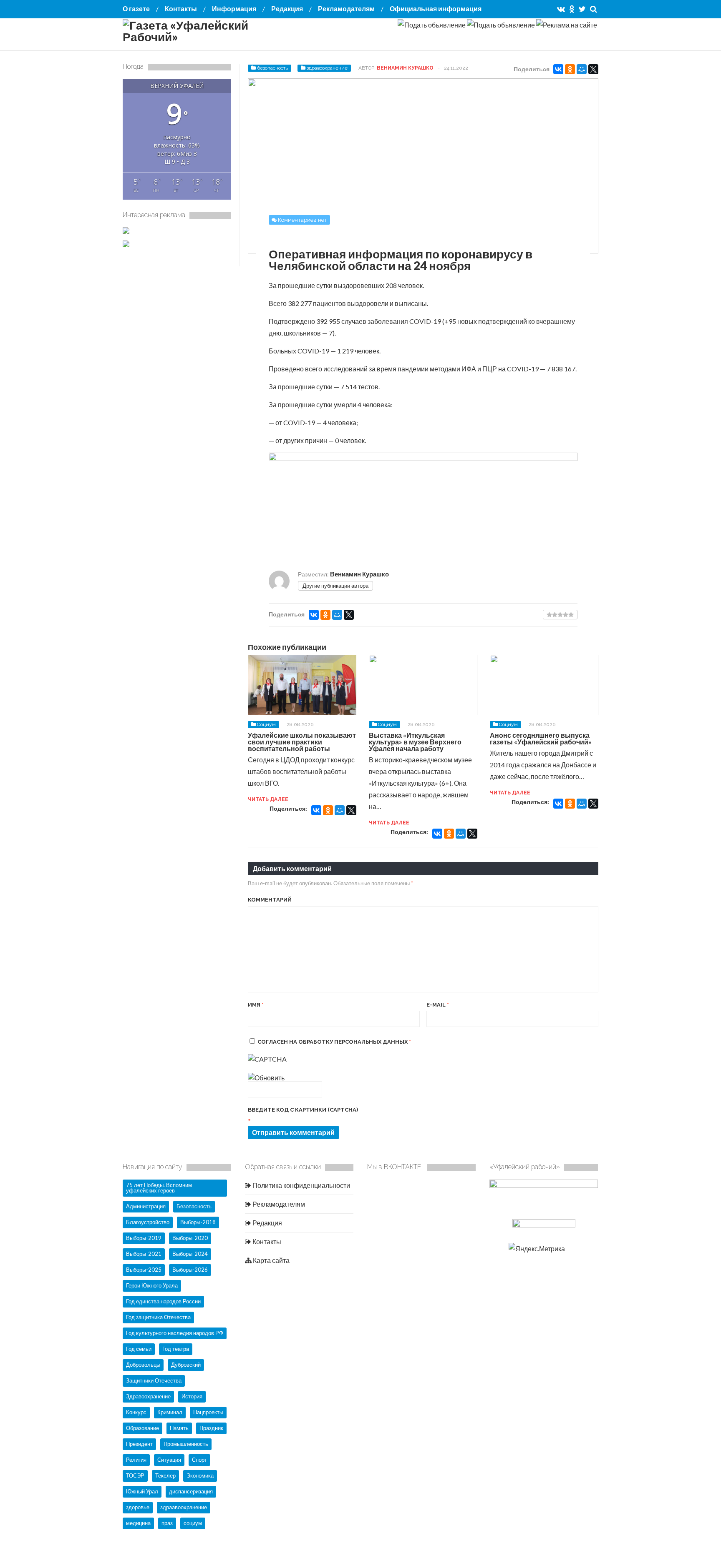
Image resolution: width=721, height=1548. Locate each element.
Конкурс (136, 1412)
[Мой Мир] (582, 69)
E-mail (437, 1005)
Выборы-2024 (190, 1253)
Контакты (181, 9)
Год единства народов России (163, 1301)
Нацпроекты (208, 1412)
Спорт (199, 1459)
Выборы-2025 (143, 1269)
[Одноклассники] (570, 69)
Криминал (169, 1412)
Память (179, 1428)
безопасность (272, 68)
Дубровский (186, 1364)
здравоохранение (327, 68)
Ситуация (169, 1459)
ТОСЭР (135, 1475)
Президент (139, 1443)
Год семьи (138, 1348)
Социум (266, 724)
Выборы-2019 (143, 1238)
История (192, 1396)
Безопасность (194, 1206)
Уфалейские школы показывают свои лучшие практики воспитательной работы (302, 741)
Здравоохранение (148, 1396)
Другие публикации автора (335, 585)
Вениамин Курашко (405, 68)
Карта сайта (271, 1260)
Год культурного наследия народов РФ (174, 1333)
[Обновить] (266, 1078)
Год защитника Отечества (158, 1317)
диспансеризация (191, 1491)
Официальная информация (436, 9)
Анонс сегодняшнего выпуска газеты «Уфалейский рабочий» (541, 738)
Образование (142, 1428)
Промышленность (186, 1443)
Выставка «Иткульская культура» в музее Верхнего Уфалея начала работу (415, 741)
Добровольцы (143, 1364)
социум (193, 1523)
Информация (234, 9)
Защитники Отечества (154, 1380)
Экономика (200, 1475)
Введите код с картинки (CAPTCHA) (303, 1110)
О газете (136, 9)
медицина (138, 1523)
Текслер (165, 1475)
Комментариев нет (302, 220)
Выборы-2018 (198, 1222)
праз (167, 1523)
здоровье (137, 1507)
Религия (136, 1459)
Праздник (211, 1428)
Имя (256, 1005)
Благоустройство (147, 1222)
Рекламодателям (346, 9)
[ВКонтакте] (558, 69)
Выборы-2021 (143, 1253)
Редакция (287, 9)
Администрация (146, 1206)
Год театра (175, 1348)
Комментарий (270, 900)
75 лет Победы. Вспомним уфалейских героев (159, 1188)
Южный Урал (142, 1491)
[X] (593, 69)
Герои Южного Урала (152, 1285)
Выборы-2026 (190, 1269)
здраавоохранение (183, 1507)
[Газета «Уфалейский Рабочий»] (206, 37)
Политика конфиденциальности (300, 1185)
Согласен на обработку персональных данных (334, 1042)
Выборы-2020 (190, 1238)
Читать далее (268, 799)
